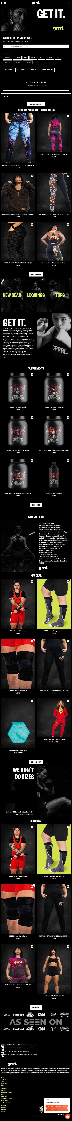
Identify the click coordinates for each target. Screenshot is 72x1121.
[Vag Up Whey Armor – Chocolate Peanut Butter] (54, 431)
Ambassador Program (6, 1098)
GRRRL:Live (4, 1083)
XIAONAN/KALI (9, 69)
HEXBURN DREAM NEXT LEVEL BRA (54, 263)
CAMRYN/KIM (33, 69)
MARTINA (7, 62)
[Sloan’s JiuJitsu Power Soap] (18, 723)
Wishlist (3, 1090)
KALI (25, 57)
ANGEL (41, 57)
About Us (3, 1079)
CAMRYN (50, 57)
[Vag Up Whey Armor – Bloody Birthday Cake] (18, 474)
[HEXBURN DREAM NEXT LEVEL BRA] (54, 241)
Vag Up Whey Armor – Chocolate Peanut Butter (54, 450)
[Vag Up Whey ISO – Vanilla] (18, 388)
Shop (2, 1081)
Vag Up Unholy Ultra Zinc (54, 493)
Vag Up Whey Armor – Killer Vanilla (18, 450)
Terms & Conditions (6, 1102)
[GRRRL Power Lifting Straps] (18, 604)
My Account (4, 1088)
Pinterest (3, 1109)
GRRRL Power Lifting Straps (18, 631)
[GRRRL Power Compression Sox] (54, 604)
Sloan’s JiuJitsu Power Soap (18, 750)
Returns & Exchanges (6, 1092)
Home (2, 1077)
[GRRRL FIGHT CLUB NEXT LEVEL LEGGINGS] (54, 664)
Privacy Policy (4, 1100)
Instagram (3, 1107)
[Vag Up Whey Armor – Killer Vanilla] (18, 431)
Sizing (2, 1094)
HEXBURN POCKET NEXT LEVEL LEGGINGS (54, 214)
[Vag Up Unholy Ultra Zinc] (54, 474)
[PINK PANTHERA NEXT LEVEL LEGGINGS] (54, 132)
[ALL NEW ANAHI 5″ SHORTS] (54, 969)
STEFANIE (7, 57)
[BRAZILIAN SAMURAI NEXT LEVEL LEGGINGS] (18, 138)
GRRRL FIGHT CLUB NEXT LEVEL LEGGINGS (54, 690)
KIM (58, 57)
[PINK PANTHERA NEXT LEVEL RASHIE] (18, 963)
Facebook (3, 1105)
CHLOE (33, 57)
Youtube (3, 1111)
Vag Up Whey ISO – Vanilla (18, 407)
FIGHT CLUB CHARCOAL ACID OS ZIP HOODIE (18, 214)
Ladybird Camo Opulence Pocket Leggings (18, 263)
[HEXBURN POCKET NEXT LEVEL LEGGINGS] (54, 192)
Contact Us (3, 1096)
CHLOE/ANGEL (21, 69)
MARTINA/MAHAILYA (47, 69)
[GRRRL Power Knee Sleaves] (18, 664)
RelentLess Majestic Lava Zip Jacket (54, 739)
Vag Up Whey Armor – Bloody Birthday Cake (18, 493)
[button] (67, 1116)
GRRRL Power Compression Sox (54, 631)
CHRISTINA (28, 62)
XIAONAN (17, 57)
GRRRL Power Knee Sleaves (18, 690)
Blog (2, 1085)
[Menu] (3, 3)
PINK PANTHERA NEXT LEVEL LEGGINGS (54, 154)
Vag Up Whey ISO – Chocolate (54, 407)
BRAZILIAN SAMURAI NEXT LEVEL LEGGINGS (18, 165)
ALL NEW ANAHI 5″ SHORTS (54, 996)
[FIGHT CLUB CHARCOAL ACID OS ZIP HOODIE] (18, 192)
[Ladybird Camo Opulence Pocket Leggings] (18, 241)
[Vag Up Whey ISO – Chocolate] (54, 388)
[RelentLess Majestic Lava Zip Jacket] (54, 717)
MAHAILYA (17, 62)
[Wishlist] (32, 116)
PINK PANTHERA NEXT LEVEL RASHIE (18, 985)
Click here (12, 1074)
